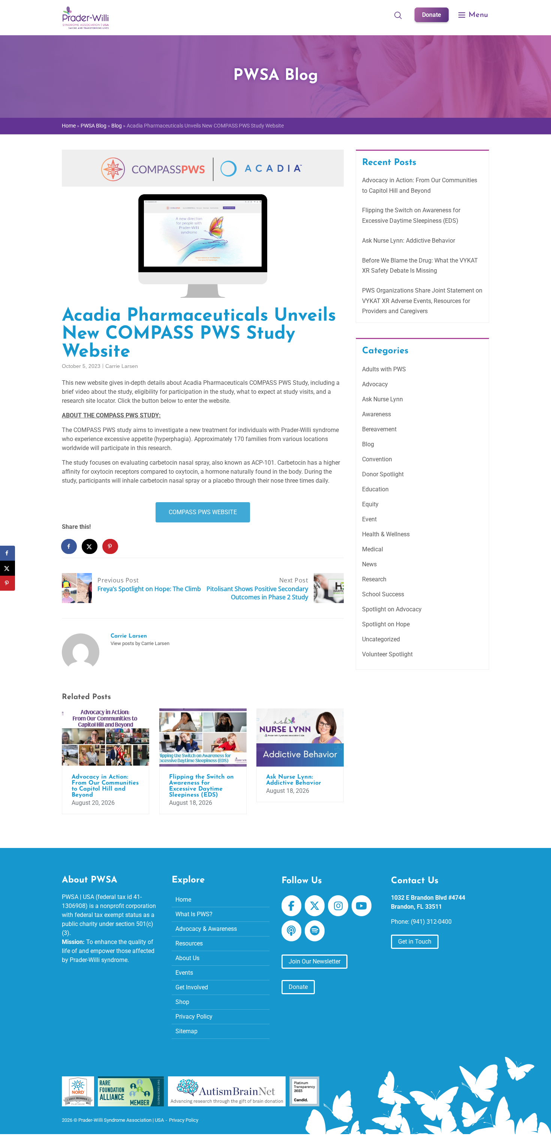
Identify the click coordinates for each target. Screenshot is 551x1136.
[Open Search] (398, 15)
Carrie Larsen (121, 366)
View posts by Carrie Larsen (140, 643)
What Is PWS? (194, 914)
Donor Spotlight (383, 474)
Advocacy (375, 384)
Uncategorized (381, 639)
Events (184, 972)
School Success (383, 594)
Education (375, 489)
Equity (370, 504)
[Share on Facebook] (69, 546)
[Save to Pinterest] (110, 546)
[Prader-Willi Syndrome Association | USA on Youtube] (361, 905)
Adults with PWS (384, 369)
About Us (187, 958)
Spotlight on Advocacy (392, 609)
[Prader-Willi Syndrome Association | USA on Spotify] (315, 930)
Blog (116, 126)
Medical (372, 549)
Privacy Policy (194, 1016)
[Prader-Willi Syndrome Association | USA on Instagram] (338, 905)
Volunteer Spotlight (387, 654)
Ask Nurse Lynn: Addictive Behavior (408, 240)
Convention (377, 459)
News (369, 564)
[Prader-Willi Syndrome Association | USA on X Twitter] (315, 905)
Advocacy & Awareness (206, 928)
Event (369, 519)
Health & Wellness (386, 534)
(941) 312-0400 (431, 921)
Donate (431, 14)
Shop (182, 1001)
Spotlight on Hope (386, 624)
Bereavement (379, 429)
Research (374, 579)
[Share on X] (89, 546)
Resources (189, 943)
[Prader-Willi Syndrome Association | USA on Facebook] (291, 905)
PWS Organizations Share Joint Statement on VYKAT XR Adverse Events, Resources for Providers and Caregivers (422, 301)
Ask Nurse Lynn (382, 399)
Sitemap (186, 1031)
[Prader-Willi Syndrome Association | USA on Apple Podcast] (291, 930)
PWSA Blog (93, 126)
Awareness (376, 414)
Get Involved (191, 987)
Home (69, 126)
